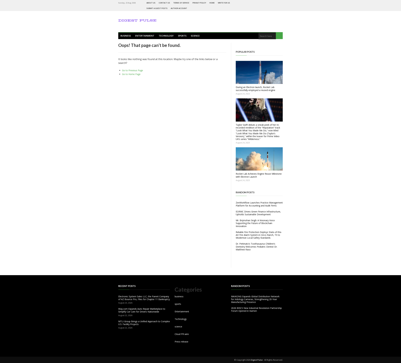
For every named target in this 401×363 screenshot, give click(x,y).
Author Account (179, 8)
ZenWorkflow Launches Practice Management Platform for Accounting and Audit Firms (259, 204)
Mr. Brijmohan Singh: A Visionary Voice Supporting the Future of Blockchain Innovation (255, 223)
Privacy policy (199, 3)
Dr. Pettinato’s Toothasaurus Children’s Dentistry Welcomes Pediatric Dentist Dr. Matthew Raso (256, 246)
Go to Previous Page (132, 70)
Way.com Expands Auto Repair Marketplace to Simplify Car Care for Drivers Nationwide (141, 310)
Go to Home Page (131, 74)
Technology (166, 35)
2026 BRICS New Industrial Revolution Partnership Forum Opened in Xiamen (256, 309)
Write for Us (224, 3)
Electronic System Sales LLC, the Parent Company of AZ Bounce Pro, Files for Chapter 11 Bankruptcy (144, 298)
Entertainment (144, 35)
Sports (182, 35)
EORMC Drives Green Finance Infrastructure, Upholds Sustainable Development (258, 213)
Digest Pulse (257, 359)
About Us (150, 3)
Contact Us (164, 3)
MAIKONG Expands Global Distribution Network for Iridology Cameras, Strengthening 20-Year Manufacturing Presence (255, 299)
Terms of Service (181, 3)
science (195, 35)
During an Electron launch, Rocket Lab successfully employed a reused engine (255, 88)
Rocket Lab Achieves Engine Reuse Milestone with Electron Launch (259, 175)
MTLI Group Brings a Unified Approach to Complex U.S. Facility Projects (144, 323)
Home (212, 3)
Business (125, 35)
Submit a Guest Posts (156, 8)
